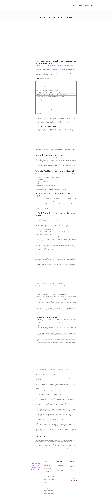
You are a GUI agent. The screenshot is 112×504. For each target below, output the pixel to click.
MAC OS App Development (48, 473)
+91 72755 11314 (74, 476)
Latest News (87, 5)
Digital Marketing (47, 474)
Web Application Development (49, 488)
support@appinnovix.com (75, 478)
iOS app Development (65, 65)
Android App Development (58, 65)
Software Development (61, 463)
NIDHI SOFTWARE (60, 465)
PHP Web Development (48, 484)
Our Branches (80, 5)
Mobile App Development (50, 65)
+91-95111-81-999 (35, 465)
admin (43, 65)
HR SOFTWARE (59, 468)
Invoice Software (60, 470)
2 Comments (71, 65)
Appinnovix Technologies (56, 501)
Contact (91, 5)
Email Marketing (60, 467)
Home (68, 4)
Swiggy (43, 150)
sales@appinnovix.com (36, 467)
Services (73, 5)
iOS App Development (48, 471)
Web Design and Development (49, 479)
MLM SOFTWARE (60, 472)
